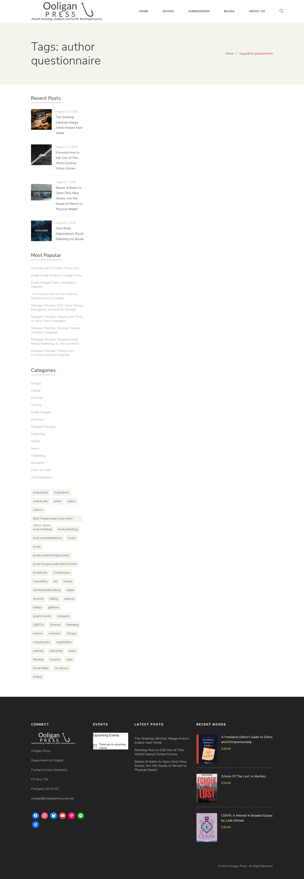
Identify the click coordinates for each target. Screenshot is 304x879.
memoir (37, 633)
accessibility (40, 492)
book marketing (42, 529)
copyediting (40, 581)
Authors (38, 510)
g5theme (53, 607)
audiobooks (40, 501)
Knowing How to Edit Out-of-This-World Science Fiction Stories (159, 752)
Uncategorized (41, 477)
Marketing (38, 434)
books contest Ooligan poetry (51, 555)
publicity (38, 651)
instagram (63, 616)
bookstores (40, 573)
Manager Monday (43, 427)
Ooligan (71, 633)
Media (35, 441)
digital (70, 590)
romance (54, 659)
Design (36, 383)
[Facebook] (35, 815)
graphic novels (42, 616)
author (71, 501)
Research (37, 463)
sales (69, 659)
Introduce (38, 419)
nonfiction (54, 633)
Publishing (220, 301)
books (72, 538)
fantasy (37, 607)
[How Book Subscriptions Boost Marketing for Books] (41, 230)
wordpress (61, 668)
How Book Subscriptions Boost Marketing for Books (70, 233)
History (36, 405)
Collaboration (61, 573)
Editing (54, 599)
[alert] (110, 746)
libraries (55, 625)
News (35, 448)
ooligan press (41, 642)
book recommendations (47, 538)
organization (64, 642)
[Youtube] (62, 815)
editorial (69, 599)
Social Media (41, 668)
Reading (38, 659)
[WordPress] (35, 824)
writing (37, 677)
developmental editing (46, 590)
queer (72, 651)
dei (55, 581)
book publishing (68, 529)
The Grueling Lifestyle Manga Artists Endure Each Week (161, 740)
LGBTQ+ (38, 625)
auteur (57, 501)
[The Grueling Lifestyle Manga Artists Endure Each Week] (41, 119)
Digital (36, 390)
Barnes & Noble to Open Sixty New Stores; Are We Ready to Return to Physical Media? (69, 198)
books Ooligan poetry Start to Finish (55, 564)
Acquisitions (61, 492)
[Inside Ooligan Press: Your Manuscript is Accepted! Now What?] (183, 185)
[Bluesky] (53, 815)
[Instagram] (44, 815)
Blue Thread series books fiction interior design (53, 519)
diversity (38, 599)
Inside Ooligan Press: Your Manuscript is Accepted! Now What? (181, 288)
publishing (56, 651)
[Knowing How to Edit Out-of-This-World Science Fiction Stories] (41, 154)
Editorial (184, 301)
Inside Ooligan (201, 301)
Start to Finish (41, 470)
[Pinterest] (71, 815)
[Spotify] (80, 815)
